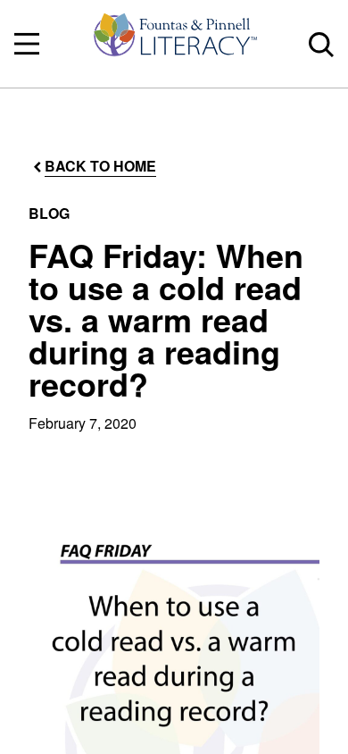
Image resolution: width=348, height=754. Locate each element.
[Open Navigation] (26, 43)
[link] (174, 44)
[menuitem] (174, 44)
